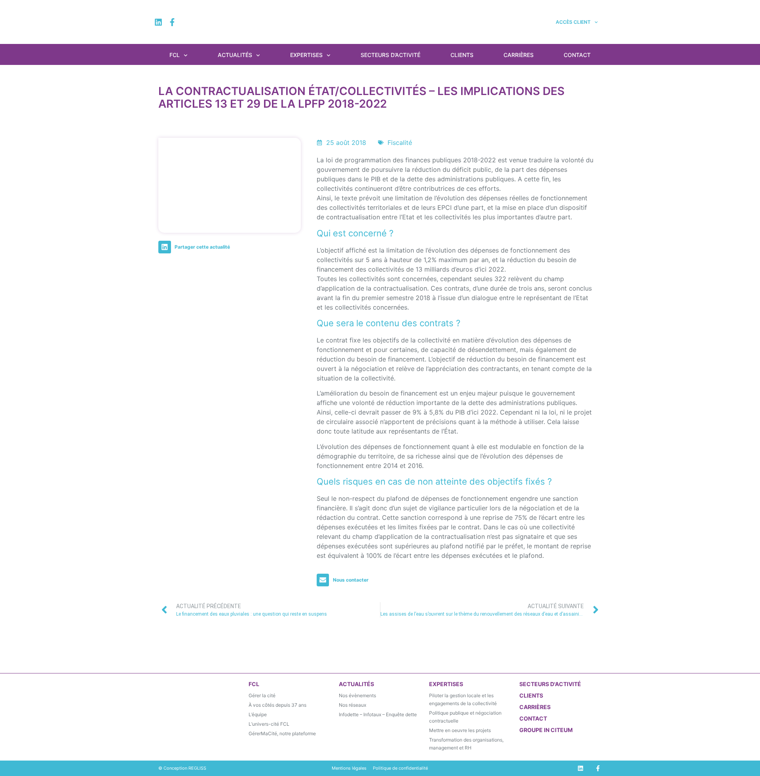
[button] (196, 247)
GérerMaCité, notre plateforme (282, 733)
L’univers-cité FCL (269, 724)
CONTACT (533, 718)
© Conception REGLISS (182, 768)
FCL (174, 54)
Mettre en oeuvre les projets (460, 730)
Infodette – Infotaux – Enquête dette (378, 714)
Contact (577, 54)
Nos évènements (357, 695)
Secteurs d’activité (390, 54)
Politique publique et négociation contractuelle (465, 717)
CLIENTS (531, 695)
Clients (461, 54)
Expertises (306, 54)
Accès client (573, 22)
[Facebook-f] (172, 22)
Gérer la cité (262, 695)
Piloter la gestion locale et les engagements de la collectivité (463, 699)
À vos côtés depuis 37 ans (277, 705)
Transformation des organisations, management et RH (466, 744)
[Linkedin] (158, 22)
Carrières (519, 54)
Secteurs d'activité (550, 684)
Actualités (235, 54)
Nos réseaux (352, 705)
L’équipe (258, 714)
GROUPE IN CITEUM (546, 730)
